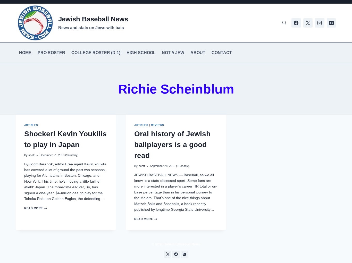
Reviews (157, 125)
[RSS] (184, 254)
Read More (35, 208)
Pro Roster (51, 52)
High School (141, 52)
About (197, 52)
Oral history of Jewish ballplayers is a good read (172, 144)
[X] (308, 23)
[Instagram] (319, 23)
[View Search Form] (284, 23)
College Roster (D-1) (95, 52)
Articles (31, 125)
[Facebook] (296, 23)
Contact (222, 52)
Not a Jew (173, 52)
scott (31, 155)
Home (25, 52)
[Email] (331, 23)
